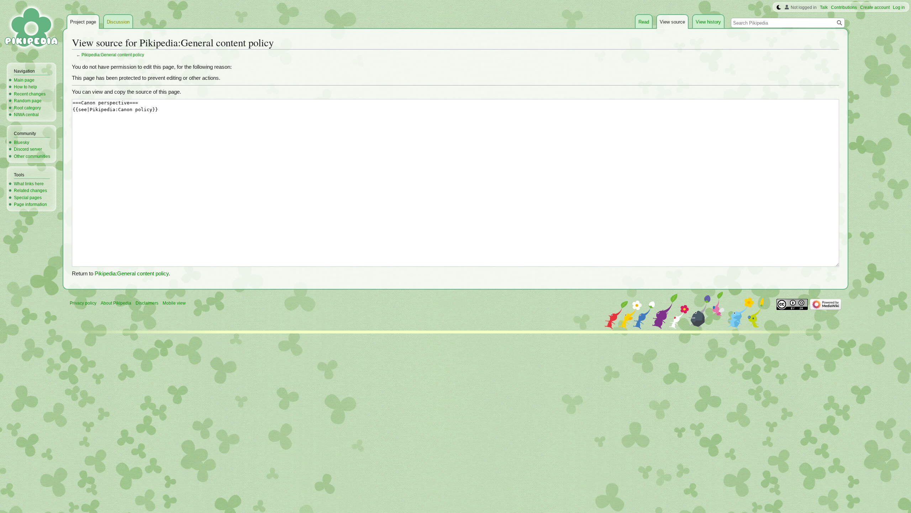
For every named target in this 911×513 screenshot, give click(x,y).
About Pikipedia (116, 303)
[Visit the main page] (31, 28)
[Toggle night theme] (778, 7)
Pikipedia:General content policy (112, 54)
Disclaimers (147, 303)
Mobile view (174, 303)
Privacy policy (83, 303)
